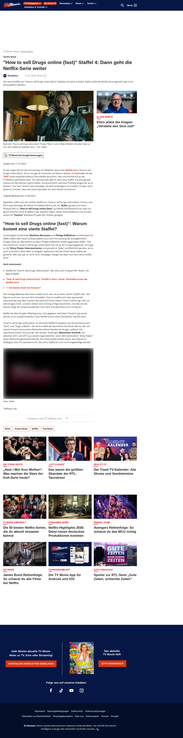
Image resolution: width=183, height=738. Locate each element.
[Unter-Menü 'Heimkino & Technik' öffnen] (46, 7)
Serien (90, 3)
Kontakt (114, 716)
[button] (48, 418)
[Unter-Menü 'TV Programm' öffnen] (40, 3)
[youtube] (71, 691)
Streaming (64, 3)
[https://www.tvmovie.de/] (12, 5)
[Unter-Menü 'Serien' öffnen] (95, 3)
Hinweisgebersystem (63, 716)
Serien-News (26, 51)
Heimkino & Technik (34, 7)
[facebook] (51, 691)
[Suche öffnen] (122, 5)
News (78, 3)
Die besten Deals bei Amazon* (25, 287)
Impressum (40, 711)
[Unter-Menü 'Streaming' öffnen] (71, 3)
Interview (79, 173)
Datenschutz (77, 711)
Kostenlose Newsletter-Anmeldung (31, 664)
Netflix (69, 170)
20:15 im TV (50, 3)
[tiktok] (61, 691)
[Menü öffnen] (135, 5)
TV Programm (31, 3)
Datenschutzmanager (95, 711)
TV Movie (7, 51)
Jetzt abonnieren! (112, 663)
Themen (105, 716)
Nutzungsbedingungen (58, 711)
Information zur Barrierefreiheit (36, 716)
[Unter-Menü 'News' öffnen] (83, 3)
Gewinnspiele (92, 716)
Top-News (48, 429)
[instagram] (82, 691)
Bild (6, 176)
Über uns (79, 716)
